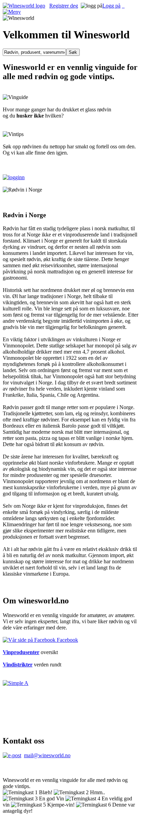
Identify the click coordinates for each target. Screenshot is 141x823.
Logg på (111, 6)
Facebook (66, 640)
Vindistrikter (18, 664)
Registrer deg (63, 6)
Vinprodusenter (21, 652)
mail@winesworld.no (47, 755)
